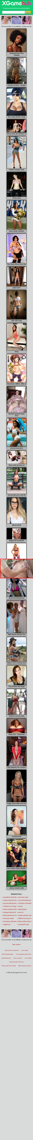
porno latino (24, 950)
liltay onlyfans (16, 944)
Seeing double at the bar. (16, 962)
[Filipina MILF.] (16, 5)
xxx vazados (28, 958)
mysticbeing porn (6, 958)
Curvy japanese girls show (23, 954)
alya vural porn (18, 958)
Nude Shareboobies (7, 954)
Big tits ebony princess (24, 965)
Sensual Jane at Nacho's (12, 950)
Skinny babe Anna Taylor (9, 965)
